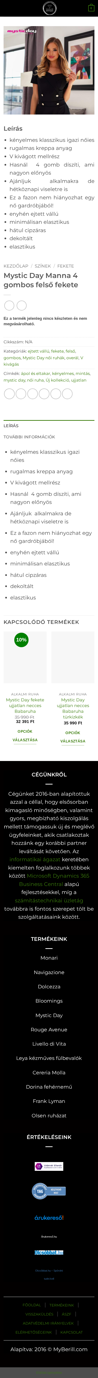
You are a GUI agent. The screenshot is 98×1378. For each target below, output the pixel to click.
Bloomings (49, 1001)
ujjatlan (78, 380)
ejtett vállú (38, 351)
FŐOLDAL (32, 1305)
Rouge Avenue (49, 1030)
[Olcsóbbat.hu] (49, 1248)
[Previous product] (22, 306)
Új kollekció (57, 380)
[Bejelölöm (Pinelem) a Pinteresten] (55, 393)
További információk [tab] (29, 436)
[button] (7, 8)
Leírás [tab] (11, 425)
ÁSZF (66, 1314)
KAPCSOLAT (71, 1332)
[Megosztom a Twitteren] (32, 393)
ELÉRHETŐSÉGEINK (33, 1332)
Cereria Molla (49, 1073)
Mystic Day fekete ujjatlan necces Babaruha (25, 705)
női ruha (35, 380)
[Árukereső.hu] (49, 1190)
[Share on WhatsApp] (9, 393)
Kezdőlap (16, 266)
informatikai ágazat (35, 859)
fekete (65, 266)
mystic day (14, 380)
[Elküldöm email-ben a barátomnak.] (44, 393)
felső (70, 351)
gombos (12, 357)
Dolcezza (49, 987)
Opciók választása (25, 736)
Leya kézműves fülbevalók (49, 1058)
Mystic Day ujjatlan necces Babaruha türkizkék (73, 708)
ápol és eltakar (35, 373)
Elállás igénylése (49, 1372)
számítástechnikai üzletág (49, 900)
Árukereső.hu (49, 1236)
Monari (49, 958)
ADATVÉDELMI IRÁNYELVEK (48, 1323)
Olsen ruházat (49, 1116)
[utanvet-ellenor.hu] (49, 1167)
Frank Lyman (49, 1101)
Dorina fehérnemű (49, 1087)
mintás (83, 373)
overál (72, 357)
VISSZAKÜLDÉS (39, 1314)
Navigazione (49, 972)
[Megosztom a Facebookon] (21, 393)
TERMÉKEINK (61, 1305)
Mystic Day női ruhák (43, 357)
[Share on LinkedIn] (67, 393)
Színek (43, 266)
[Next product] (9, 306)
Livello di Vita (49, 1044)
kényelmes (63, 373)
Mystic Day (49, 1015)
